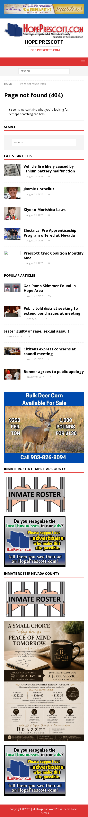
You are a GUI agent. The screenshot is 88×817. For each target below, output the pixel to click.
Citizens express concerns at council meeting (50, 351)
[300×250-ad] (34, 565)
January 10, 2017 (35, 376)
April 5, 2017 (32, 318)
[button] (82, 62)
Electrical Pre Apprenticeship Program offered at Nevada (50, 233)
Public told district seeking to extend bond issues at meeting (52, 311)
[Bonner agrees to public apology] (12, 374)
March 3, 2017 (14, 336)
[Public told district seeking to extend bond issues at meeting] (12, 311)
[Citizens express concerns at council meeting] (12, 351)
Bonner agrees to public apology (54, 371)
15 (49, 295)
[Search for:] (44, 71)
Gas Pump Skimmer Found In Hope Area (50, 288)
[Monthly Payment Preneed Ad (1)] (44, 738)
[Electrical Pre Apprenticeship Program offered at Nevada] (12, 234)
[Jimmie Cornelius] (12, 193)
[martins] (44, 12)
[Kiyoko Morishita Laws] (12, 213)
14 (46, 318)
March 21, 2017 (34, 358)
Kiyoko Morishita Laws (44, 209)
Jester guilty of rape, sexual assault (36, 331)
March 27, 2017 (34, 295)
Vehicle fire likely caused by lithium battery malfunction (49, 168)
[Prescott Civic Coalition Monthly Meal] (12, 257)
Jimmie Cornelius (39, 188)
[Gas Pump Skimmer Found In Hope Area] (12, 287)
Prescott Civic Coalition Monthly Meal (53, 255)
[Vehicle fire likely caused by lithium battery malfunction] (12, 170)
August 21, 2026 (34, 176)
